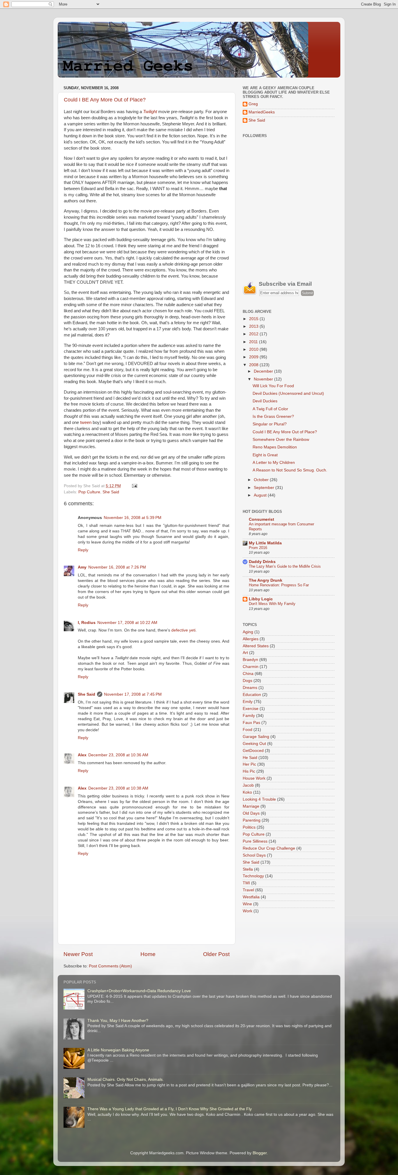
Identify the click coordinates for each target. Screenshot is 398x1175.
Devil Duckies (265, 401)
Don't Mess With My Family (272, 603)
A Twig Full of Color (270, 409)
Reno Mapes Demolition (275, 447)
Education (252, 694)
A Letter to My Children (274, 462)
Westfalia (251, 897)
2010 (254, 349)
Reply (83, 550)
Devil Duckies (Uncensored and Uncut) (288, 393)
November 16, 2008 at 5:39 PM (132, 517)
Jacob (248, 785)
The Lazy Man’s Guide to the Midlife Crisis (285, 566)
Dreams (250, 687)
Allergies (250, 639)
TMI (246, 883)
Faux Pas (251, 722)
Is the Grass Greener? (273, 416)
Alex (82, 755)
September (264, 487)
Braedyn (250, 659)
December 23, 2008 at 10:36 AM (118, 755)
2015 (254, 319)
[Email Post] (133, 486)
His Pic (249, 771)
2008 (254, 365)
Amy (82, 567)
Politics (249, 827)
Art (245, 652)
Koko (247, 792)
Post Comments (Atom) (110, 966)
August (261, 495)
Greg (253, 104)
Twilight (150, 111)
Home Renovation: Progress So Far (279, 585)
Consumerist (261, 519)
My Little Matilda (265, 543)
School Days (254, 855)
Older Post (216, 954)
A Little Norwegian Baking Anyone (118, 1050)
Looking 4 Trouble (259, 799)
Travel (248, 890)
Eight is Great (265, 455)
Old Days (251, 813)
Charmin (250, 666)
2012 (254, 334)
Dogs (247, 680)
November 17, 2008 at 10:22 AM (127, 622)
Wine (247, 904)
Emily (248, 701)
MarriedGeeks (262, 112)
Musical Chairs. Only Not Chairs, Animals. (125, 1079)
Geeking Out (254, 743)
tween (85, 422)
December (264, 371)
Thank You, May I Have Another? (117, 1020)
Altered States (256, 646)
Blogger (260, 1153)
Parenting (251, 820)
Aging (248, 632)
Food (247, 729)
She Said (111, 492)
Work (247, 911)
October (262, 480)
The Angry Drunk (265, 580)
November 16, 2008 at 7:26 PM (117, 567)
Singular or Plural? (270, 424)
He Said (250, 757)
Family (249, 715)
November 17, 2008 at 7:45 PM (133, 694)
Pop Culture (89, 492)
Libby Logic (261, 599)
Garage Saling (256, 736)
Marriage (251, 806)
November (264, 379)
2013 (254, 326)
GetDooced (253, 750)
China (248, 673)
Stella (248, 869)
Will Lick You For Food (273, 386)
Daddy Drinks (262, 562)
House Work (254, 778)
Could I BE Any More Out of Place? (105, 100)
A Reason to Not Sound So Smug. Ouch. (290, 470)
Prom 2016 (258, 548)
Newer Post (78, 954)
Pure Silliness (255, 841)
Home (148, 954)
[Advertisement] (286, 230)
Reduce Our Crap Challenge (269, 848)
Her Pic (249, 764)
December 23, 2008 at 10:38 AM (118, 788)
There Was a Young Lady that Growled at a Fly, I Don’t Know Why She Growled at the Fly (169, 1109)
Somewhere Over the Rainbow (281, 439)
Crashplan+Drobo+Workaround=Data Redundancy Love (139, 991)
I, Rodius (87, 622)
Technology (253, 876)
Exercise (250, 708)
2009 (254, 357)
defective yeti (183, 630)
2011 (254, 342)
